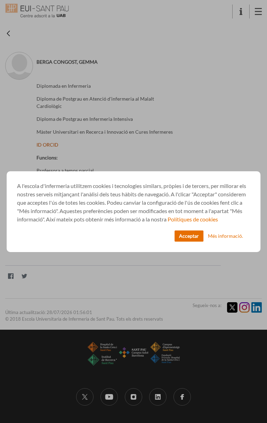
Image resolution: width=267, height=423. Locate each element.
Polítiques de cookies (193, 219)
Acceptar (189, 236)
